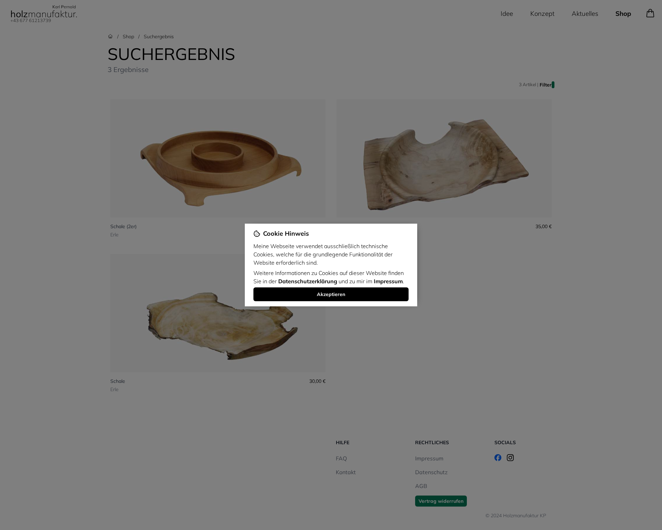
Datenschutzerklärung (307, 281)
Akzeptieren (331, 294)
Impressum (388, 281)
